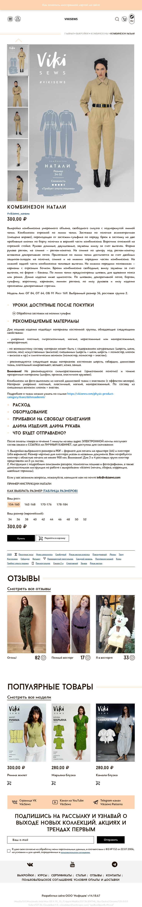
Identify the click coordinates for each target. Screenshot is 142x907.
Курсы (42, 875)
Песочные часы (26, 554)
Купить (21, 538)
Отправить (111, 839)
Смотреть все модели (29, 697)
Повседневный (100, 554)
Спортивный (72, 563)
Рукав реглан (96, 563)
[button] (18, 42)
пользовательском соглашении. (75, 852)
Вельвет (36, 559)
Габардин (25, 559)
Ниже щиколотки (44, 554)
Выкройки (82, 34)
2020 (9, 554)
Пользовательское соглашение (47, 880)
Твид (121, 554)
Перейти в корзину (55, 538)
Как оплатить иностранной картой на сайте (71, 5)
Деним (113, 554)
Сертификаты (61, 875)
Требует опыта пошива (18, 563)
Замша (84, 563)
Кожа (118, 559)
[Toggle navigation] (10, 19)
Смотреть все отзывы (29, 588)
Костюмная (12, 559)
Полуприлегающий (104, 559)
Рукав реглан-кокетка (79, 554)
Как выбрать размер (42, 491)
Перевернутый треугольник (60, 559)
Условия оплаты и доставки (96, 880)
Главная (69, 34)
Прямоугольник (43, 563)
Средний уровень (84, 559)
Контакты (113, 875)
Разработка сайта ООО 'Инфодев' (65, 895)
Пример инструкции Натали (29, 483)
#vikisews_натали (18, 213)
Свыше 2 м (58, 563)
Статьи (81, 875)
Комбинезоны (99, 34)
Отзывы (96, 875)
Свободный (60, 554)
